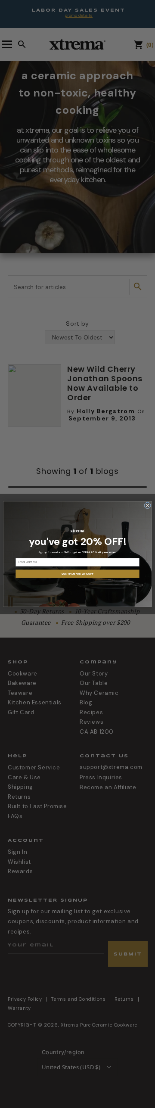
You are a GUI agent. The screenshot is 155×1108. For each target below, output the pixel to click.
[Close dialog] (147, 505)
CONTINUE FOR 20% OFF (77, 574)
